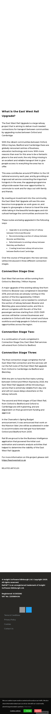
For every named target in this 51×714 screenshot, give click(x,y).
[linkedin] (22, 610)
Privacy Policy (10, 619)
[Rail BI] (4, 7)
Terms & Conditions (12, 615)
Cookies (7, 624)
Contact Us (8, 628)
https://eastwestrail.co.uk (14, 460)
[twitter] (29, 610)
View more (27, 707)
